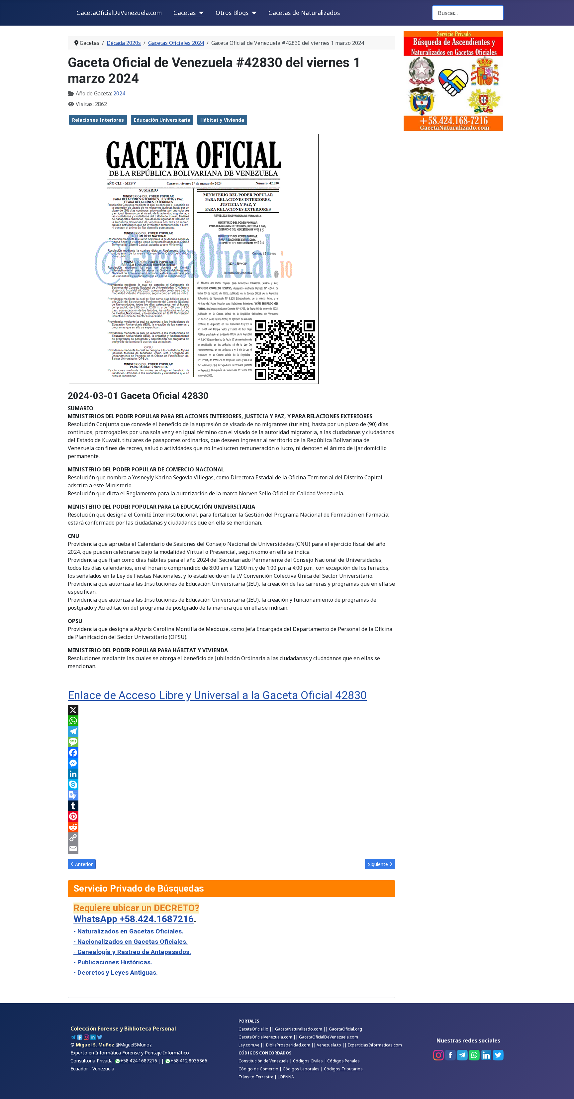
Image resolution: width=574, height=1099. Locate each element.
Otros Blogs (232, 13)
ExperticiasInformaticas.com (375, 1045)
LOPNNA (286, 1077)
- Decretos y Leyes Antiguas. (115, 972)
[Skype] (231, 784)
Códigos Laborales (301, 1069)
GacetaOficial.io (253, 1029)
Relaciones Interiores (98, 120)
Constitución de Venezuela (264, 1061)
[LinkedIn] (231, 774)
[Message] (231, 742)
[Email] (231, 848)
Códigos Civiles (308, 1061)
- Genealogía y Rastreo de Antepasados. (132, 952)
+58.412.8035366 (188, 1060)
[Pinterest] (231, 816)
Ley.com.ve (249, 1045)
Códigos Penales (343, 1061)
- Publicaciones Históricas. (112, 962)
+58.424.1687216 (138, 1060)
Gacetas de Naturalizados (304, 13)
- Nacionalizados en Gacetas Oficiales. (130, 941)
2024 (119, 93)
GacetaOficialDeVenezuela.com (119, 13)
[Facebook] (231, 752)
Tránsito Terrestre (256, 1077)
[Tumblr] (231, 805)
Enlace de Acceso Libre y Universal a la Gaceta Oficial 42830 (217, 695)
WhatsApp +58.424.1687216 (133, 919)
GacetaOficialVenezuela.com (265, 1037)
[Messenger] (231, 763)
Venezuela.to (329, 1045)
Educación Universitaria (162, 120)
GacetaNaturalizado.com (298, 1029)
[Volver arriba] (562, 1087)
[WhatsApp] (231, 720)
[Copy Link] (231, 837)
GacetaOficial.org (345, 1029)
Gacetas (184, 13)
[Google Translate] (231, 795)
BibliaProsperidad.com (288, 1045)
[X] (231, 710)
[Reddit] (231, 827)
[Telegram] (231, 731)
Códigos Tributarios (343, 1069)
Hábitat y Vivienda (222, 120)
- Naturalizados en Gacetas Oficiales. (128, 931)
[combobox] (468, 12)
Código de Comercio (258, 1069)
